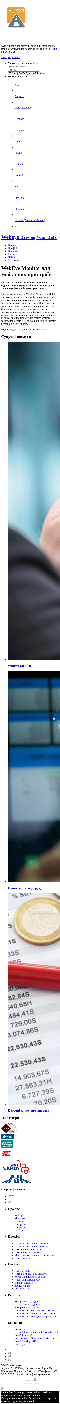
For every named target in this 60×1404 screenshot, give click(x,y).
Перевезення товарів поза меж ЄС (34, 1246)
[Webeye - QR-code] (2, 1389)
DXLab (36, 1383)
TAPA (11, 1196)
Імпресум (20, 1344)
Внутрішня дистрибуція (28, 1252)
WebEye (19, 1215)
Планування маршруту (28, 1279)
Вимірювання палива (27, 1307)
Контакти (20, 1329)
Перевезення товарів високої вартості (36, 1313)
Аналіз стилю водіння (27, 1304)
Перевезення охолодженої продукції (35, 1316)
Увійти (12, 73)
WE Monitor (38, 73)
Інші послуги (22, 1288)
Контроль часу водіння (28, 1301)
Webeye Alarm (22, 1270)
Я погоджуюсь (46, 1401)
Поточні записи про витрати (31, 1273)
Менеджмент (22, 1218)
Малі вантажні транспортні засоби (34, 1255)
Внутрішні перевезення (28, 1249)
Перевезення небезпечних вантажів (35, 1310)
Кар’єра (19, 1230)
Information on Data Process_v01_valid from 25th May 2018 (35, 1340)
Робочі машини (23, 1258)
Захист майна (22, 1285)
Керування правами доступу (31, 1276)
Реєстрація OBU (10, 57)
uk (16, 226)
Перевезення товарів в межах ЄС (33, 1243)
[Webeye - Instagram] (9, 1353)
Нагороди (20, 1224)
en (16, 229)
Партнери (20, 1227)
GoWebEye (24, 73)
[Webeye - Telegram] (9, 1359)
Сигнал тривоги (24, 1282)
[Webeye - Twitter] (9, 1356)
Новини (19, 1221)
